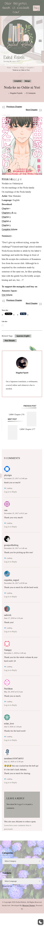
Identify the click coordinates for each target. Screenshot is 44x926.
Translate (20, 886)
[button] (40, 922)
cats (5, 510)
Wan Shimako (10, 341)
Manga (27, 81)
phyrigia (8, 475)
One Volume (7, 295)
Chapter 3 (6, 217)
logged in (21, 804)
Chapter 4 (6, 221)
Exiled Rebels (14, 57)
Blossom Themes (28, 905)
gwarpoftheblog (11, 545)
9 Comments (31, 93)
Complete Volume (9, 229)
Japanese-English (23, 336)
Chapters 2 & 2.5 (9, 213)
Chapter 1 (6, 209)
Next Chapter (32, 110)
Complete (17, 81)
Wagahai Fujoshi (16, 93)
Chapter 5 (6, 225)
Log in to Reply (10, 492)
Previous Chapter (14, 107)
